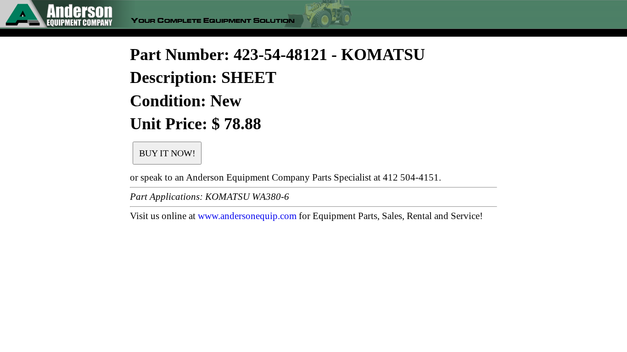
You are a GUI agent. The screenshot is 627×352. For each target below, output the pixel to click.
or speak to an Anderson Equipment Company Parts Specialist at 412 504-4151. (285, 177)
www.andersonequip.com (247, 215)
